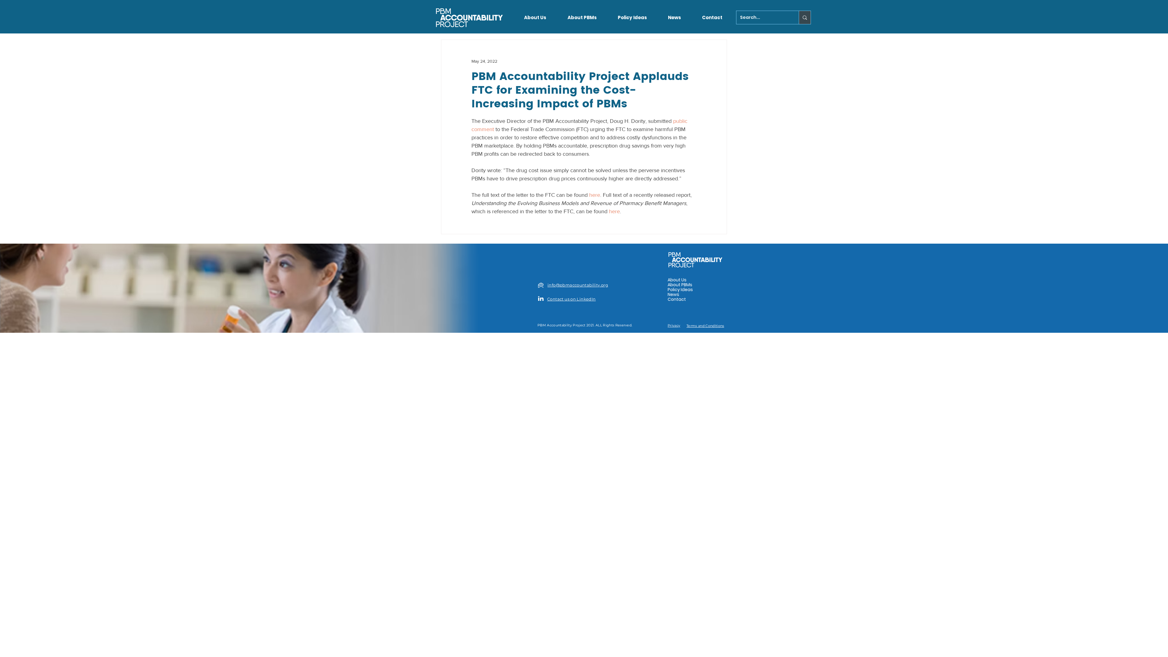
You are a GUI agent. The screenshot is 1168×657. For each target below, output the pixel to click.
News (673, 294)
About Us (677, 279)
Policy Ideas (680, 289)
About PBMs (680, 284)
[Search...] (805, 17)
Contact (677, 299)
